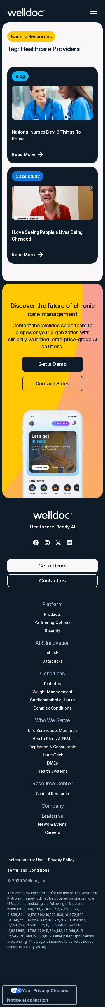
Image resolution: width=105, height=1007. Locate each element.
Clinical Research (52, 793)
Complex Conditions (52, 708)
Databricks (52, 661)
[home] (26, 11)
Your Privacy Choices (45, 990)
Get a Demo (52, 364)
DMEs (52, 763)
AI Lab (53, 653)
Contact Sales (53, 383)
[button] (92, 11)
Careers (52, 832)
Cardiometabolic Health (52, 699)
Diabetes (52, 683)
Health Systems (52, 771)
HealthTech (52, 754)
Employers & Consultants (52, 746)
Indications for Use (25, 859)
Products (52, 614)
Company (52, 806)
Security (52, 630)
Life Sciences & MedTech (52, 730)
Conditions (52, 673)
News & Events (52, 824)
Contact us (52, 580)
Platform (52, 604)
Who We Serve (52, 720)
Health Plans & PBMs (52, 738)
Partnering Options (52, 622)
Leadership (52, 816)
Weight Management (52, 691)
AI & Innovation (52, 643)
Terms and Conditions (28, 870)
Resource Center (52, 783)
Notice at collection (27, 1000)
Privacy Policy (61, 859)
